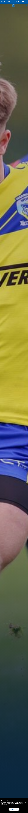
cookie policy (7, 805)
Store (10, 1)
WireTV (3, 1)
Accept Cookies (14, 809)
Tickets (17, 1)
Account (25, 1)
